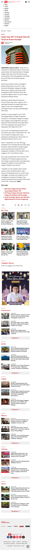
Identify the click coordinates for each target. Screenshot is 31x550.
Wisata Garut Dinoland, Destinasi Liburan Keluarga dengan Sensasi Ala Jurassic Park (20, 497)
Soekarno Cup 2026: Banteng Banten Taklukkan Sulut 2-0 (20, 462)
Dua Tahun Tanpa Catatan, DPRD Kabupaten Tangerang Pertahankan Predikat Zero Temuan (20, 324)
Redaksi (19, 541)
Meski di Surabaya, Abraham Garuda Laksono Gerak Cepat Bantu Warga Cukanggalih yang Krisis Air (20, 316)
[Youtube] (20, 537)
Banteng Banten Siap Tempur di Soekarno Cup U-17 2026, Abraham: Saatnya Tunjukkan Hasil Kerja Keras (20, 471)
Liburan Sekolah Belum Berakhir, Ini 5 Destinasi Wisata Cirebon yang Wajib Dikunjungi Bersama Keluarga (20, 489)
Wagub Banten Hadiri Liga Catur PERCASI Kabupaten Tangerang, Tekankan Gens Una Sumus (19, 455)
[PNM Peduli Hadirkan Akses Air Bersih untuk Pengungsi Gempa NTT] (23, 246)
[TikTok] (23, 537)
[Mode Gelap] (26, 2)
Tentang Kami (7, 541)
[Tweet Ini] (18, 205)
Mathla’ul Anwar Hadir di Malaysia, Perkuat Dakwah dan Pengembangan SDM (7, 253)
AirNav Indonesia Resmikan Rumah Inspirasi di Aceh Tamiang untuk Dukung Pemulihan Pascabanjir (20, 350)
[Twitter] (11, 537)
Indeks (13, 541)
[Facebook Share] (15, 205)
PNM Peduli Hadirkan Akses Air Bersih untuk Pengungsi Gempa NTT (22, 253)
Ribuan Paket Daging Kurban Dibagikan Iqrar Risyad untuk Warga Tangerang (20, 332)
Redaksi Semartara (9, 42)
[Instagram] (17, 537)
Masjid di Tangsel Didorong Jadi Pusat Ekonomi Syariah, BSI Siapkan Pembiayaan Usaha (20, 385)
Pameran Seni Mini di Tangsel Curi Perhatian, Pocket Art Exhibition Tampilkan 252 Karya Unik (20, 421)
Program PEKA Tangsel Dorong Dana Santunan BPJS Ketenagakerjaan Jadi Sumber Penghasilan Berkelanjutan (20, 393)
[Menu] (2, 1)
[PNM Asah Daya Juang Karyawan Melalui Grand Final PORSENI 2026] (23, 231)
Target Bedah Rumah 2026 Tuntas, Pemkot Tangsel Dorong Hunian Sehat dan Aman (22, 222)
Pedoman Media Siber (21, 543)
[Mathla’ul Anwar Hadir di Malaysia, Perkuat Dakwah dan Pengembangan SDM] (8, 246)
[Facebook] (8, 537)
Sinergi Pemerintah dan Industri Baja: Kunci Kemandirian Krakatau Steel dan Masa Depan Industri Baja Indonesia (20, 358)
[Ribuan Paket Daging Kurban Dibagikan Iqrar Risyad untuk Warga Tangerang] (5, 332)
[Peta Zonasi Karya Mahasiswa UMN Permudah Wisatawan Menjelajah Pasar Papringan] (5, 505)
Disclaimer (24, 541)
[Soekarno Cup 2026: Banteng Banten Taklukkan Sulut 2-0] (5, 462)
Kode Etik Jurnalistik (9, 543)
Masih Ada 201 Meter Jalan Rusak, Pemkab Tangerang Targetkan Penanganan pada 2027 (7, 238)
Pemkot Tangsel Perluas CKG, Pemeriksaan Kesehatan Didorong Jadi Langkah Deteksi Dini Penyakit (7, 222)
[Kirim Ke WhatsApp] (28, 205)
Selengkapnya (15, 338)
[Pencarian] (29, 2)
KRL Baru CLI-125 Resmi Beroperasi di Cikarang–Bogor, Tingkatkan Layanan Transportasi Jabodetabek (20, 367)
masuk (10, 265)
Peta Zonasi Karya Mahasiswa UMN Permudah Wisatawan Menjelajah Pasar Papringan (20, 505)
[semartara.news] (12, 1)
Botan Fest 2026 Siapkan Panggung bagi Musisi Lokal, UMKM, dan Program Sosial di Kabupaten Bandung (20, 403)
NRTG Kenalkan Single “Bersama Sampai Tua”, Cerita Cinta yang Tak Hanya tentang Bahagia (20, 429)
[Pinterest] (14, 537)
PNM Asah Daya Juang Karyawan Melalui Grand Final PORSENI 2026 (23, 238)
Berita (3, 34)
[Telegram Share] (25, 205)
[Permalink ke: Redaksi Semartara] (2, 43)
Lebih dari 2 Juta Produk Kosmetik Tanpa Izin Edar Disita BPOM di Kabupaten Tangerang (20, 437)
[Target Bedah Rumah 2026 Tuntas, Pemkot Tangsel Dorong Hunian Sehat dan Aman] (23, 215)
